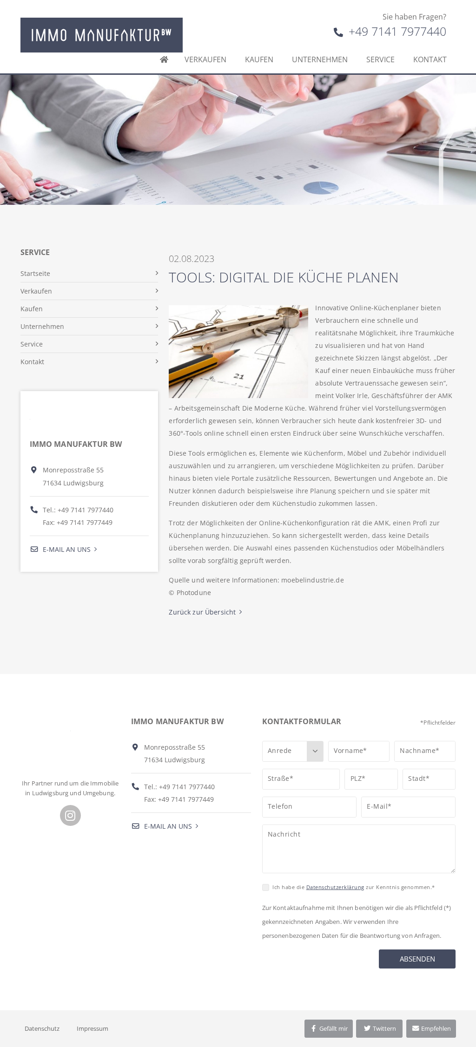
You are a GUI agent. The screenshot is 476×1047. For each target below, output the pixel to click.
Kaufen (259, 59)
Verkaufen (205, 59)
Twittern (383, 1028)
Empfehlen (435, 1028)
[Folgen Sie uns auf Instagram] (70, 815)
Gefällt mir (333, 1028)
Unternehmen (320, 59)
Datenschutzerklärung (335, 886)
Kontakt (430, 59)
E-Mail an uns (66, 549)
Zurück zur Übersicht (202, 612)
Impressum (92, 1028)
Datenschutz (42, 1028)
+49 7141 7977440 (395, 31)
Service (380, 59)
